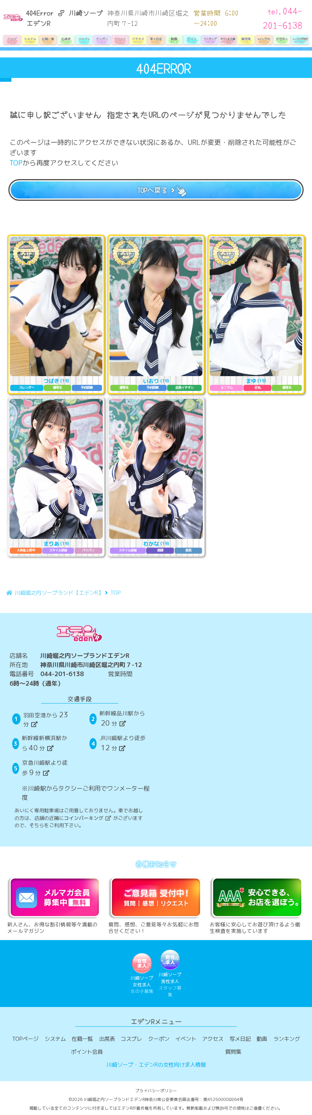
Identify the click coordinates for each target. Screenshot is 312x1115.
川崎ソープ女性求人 (142, 984)
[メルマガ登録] (300, 40)
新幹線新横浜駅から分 (44, 743)
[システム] (30, 40)
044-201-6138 (62, 674)
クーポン (158, 1039)
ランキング (286, 1039)
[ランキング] (210, 40)
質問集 (233, 1052)
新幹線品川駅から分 (122, 718)
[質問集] (246, 40)
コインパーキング (83, 818)
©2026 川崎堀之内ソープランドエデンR (107, 1099)
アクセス (212, 1039)
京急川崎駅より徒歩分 (45, 768)
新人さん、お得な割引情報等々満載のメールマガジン (52, 927)
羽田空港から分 (45, 719)
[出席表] (66, 40)
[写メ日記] (156, 40)
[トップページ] (12, 40)
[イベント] (120, 40)
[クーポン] (102, 40)
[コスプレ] (84, 40)
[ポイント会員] (228, 40)
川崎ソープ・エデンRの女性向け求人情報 (156, 1065)
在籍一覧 (82, 1039)
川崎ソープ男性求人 (170, 984)
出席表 (107, 1039)
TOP (16, 163)
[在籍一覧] (48, 40)
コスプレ (131, 1039)
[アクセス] (138, 40)
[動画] (174, 40)
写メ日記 (240, 1039)
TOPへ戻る (152, 190)
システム (55, 1039)
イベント (185, 1039)
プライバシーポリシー (156, 1090)
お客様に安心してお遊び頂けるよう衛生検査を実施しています (255, 927)
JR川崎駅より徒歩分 (122, 743)
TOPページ (25, 1039)
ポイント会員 (87, 1052)
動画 (261, 1039)
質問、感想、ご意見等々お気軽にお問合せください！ (153, 927)
